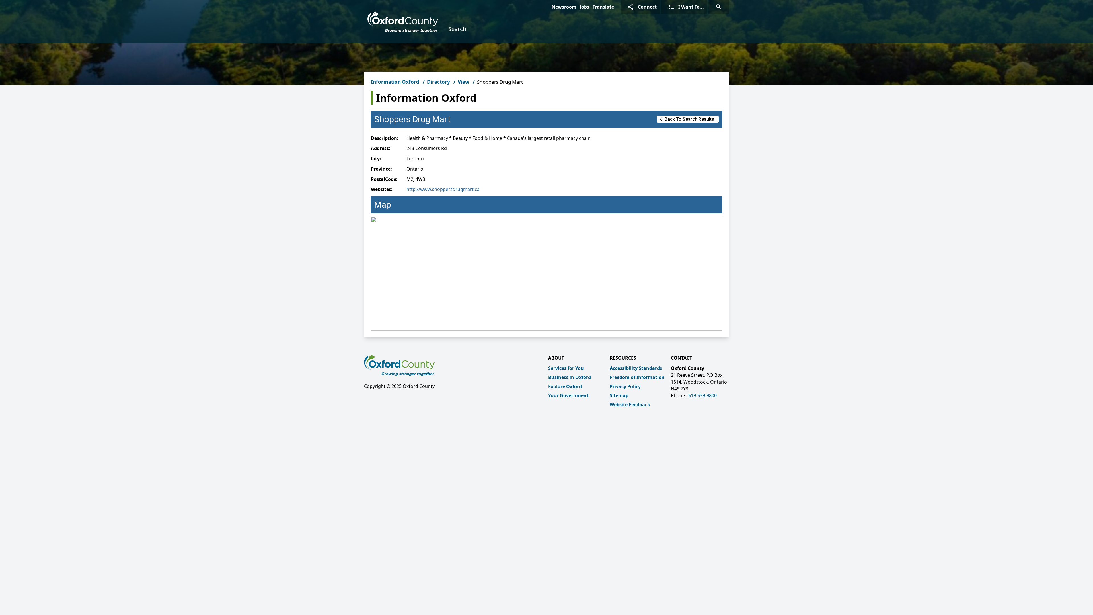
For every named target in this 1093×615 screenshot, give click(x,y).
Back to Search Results (686, 119)
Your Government (568, 395)
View (463, 82)
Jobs (584, 7)
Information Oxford (395, 82)
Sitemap (619, 395)
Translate (603, 7)
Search (457, 29)
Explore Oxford (565, 386)
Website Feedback (630, 404)
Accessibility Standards (636, 368)
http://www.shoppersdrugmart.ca (443, 189)
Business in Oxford (569, 377)
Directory (438, 82)
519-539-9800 (702, 395)
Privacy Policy (625, 386)
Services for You (566, 368)
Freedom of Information (637, 377)
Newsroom (564, 7)
